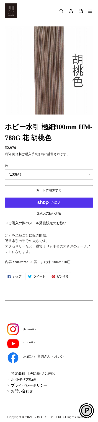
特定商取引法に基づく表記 (33, 373)
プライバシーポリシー (29, 385)
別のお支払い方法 (49, 213)
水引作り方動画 (23, 379)
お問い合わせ (22, 391)
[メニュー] (90, 11)
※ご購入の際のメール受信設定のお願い (36, 223)
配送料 (17, 154)
